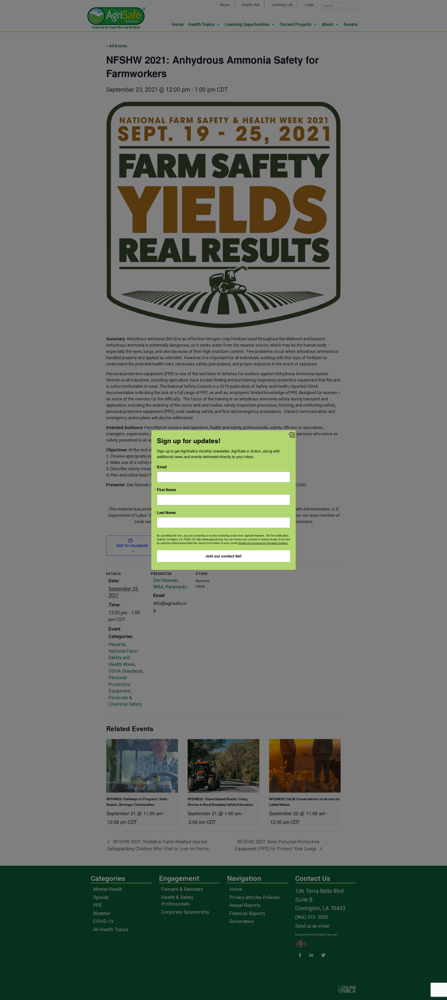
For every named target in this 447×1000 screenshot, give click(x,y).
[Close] (291, 434)
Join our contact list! (224, 556)
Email (162, 467)
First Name (166, 490)
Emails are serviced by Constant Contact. (263, 543)
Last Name (166, 512)
